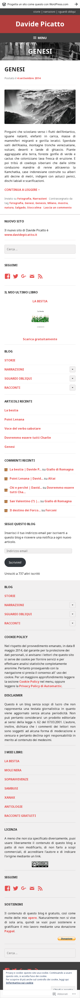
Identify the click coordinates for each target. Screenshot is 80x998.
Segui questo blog (19, 524)
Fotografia (24, 198)
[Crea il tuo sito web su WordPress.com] (40, 4)
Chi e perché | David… (26, 488)
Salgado (20, 207)
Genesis (40, 203)
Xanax (9, 797)
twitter (15, 280)
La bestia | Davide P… (25, 469)
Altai (51, 478)
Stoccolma (34, 207)
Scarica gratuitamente (40, 339)
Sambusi (11, 788)
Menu (42, 38)
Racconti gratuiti (20, 816)
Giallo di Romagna (59, 469)
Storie (9, 360)
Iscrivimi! (15, 562)
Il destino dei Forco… (25, 510)
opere (32, 918)
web (40, 280)
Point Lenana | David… (26, 478)
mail (32, 280)
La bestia (11, 410)
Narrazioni (40, 198)
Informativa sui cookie (19, 982)
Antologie (13, 807)
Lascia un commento (58, 207)
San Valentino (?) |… (25, 501)
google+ (23, 280)
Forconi (51, 510)
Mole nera (12, 770)
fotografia (16, 203)
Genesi (14, 69)
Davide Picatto (40, 23)
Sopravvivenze (16, 779)
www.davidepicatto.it (20, 235)
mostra (63, 203)
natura (9, 207)
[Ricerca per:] (40, 249)
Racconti (12, 388)
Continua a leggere (21, 189)
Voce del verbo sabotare (22, 428)
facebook (6, 280)
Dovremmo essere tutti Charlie (27, 438)
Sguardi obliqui (18, 378)
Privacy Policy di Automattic (40, 686)
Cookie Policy (29, 682)
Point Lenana (14, 419)
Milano (51, 203)
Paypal (9, 931)
